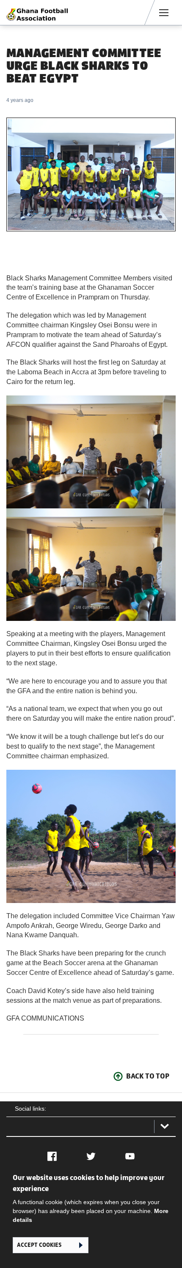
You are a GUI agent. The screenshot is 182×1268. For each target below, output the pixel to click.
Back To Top (147, 1076)
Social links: (30, 1108)
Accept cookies (39, 1245)
